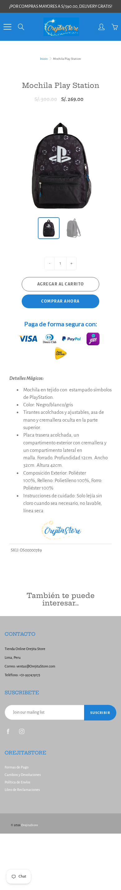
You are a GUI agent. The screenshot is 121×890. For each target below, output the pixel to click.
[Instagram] (21, 731)
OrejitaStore (29, 825)
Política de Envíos (17, 782)
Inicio (43, 58)
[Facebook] (7, 731)
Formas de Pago (17, 767)
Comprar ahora (60, 301)
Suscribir (100, 713)
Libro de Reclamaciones (22, 790)
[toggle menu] (7, 26)
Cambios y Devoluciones (23, 775)
